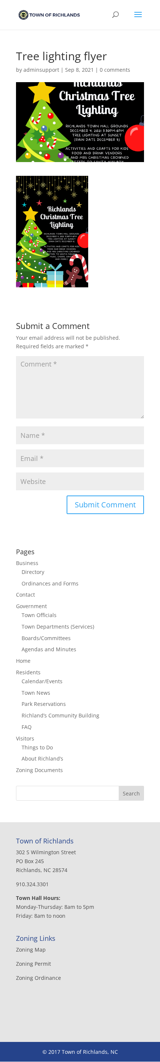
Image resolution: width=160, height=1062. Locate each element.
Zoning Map (31, 949)
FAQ (27, 726)
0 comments (115, 69)
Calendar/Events (42, 681)
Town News (36, 692)
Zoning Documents (39, 770)
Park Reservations (44, 703)
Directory (33, 571)
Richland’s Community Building (60, 715)
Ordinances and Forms (50, 583)
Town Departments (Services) (58, 626)
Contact (25, 594)
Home (23, 660)
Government (31, 606)
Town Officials (39, 615)
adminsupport (41, 69)
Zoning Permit (33, 963)
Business (27, 562)
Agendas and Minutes (49, 649)
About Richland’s (42, 758)
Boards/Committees (46, 638)
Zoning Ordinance (38, 977)
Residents (28, 672)
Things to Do (37, 747)
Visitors (25, 738)
